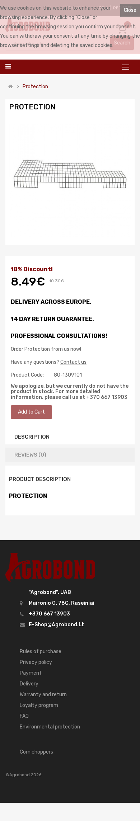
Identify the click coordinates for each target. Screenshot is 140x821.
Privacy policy (36, 662)
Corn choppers (36, 752)
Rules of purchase (40, 651)
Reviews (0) (30, 455)
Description (32, 437)
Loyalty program (39, 705)
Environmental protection (50, 727)
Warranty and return (43, 695)
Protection (35, 86)
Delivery (29, 684)
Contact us (73, 362)
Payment (31, 673)
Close (130, 10)
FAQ (24, 716)
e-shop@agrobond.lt (56, 625)
